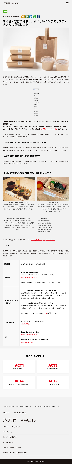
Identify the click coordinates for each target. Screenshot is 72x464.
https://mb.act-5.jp (27, 342)
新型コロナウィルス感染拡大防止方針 (15, 453)
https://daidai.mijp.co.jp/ (29, 277)
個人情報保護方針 (8, 442)
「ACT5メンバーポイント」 (49, 129)
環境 (5, 12)
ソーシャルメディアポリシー (12, 447)
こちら (45, 313)
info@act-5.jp (25, 324)
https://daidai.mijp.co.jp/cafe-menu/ (43, 240)
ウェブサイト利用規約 (10, 437)
